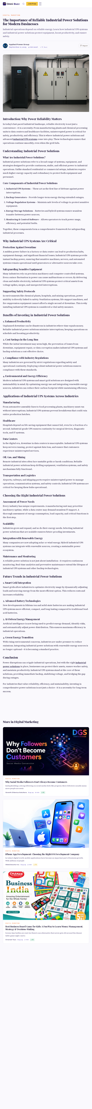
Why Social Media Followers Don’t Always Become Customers (36, 782)
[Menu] (40, 4)
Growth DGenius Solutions (16, 792)
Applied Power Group (19, 44)
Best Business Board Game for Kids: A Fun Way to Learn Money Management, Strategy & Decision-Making (44, 928)
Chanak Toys (10, 940)
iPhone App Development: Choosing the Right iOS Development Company (42, 854)
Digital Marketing (11, 15)
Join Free (32, 4)
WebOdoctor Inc (12, 864)
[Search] (23, 4)
